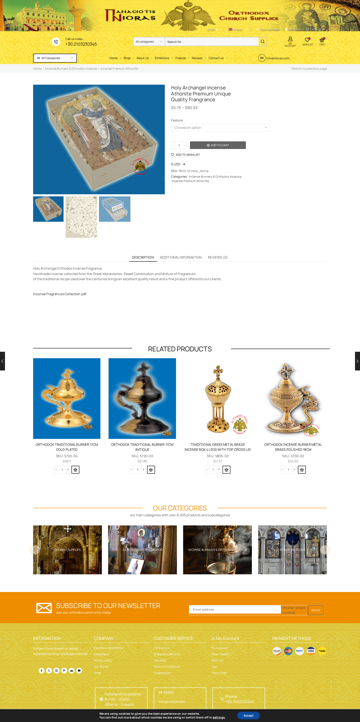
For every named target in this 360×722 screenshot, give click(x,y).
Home (114, 58)
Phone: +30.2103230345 (239, 699)
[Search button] (263, 41)
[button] (75, 470)
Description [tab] (143, 257)
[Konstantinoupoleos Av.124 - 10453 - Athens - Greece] (101, 699)
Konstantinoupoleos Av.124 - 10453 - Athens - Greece (123, 699)
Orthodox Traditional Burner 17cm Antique (142, 447)
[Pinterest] (64, 671)
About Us (142, 58)
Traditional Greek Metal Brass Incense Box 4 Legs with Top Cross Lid (218, 447)
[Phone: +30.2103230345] (222, 699)
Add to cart (220, 145)
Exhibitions (162, 58)
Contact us (216, 58)
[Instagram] (56, 671)
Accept (249, 715)
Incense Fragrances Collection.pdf (59, 294)
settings (218, 717)
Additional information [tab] (181, 257)
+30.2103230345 (81, 44)
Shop (127, 58)
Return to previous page (309, 69)
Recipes (197, 58)
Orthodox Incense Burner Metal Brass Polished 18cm (293, 447)
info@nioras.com (277, 58)
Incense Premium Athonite (119, 69)
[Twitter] (49, 671)
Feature (177, 120)
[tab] (143, 257)
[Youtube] (79, 671)
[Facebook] (41, 671)
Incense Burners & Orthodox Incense (71, 69)
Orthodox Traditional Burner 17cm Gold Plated (67, 447)
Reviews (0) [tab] (218, 257)
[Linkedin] (72, 671)
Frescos (180, 58)
